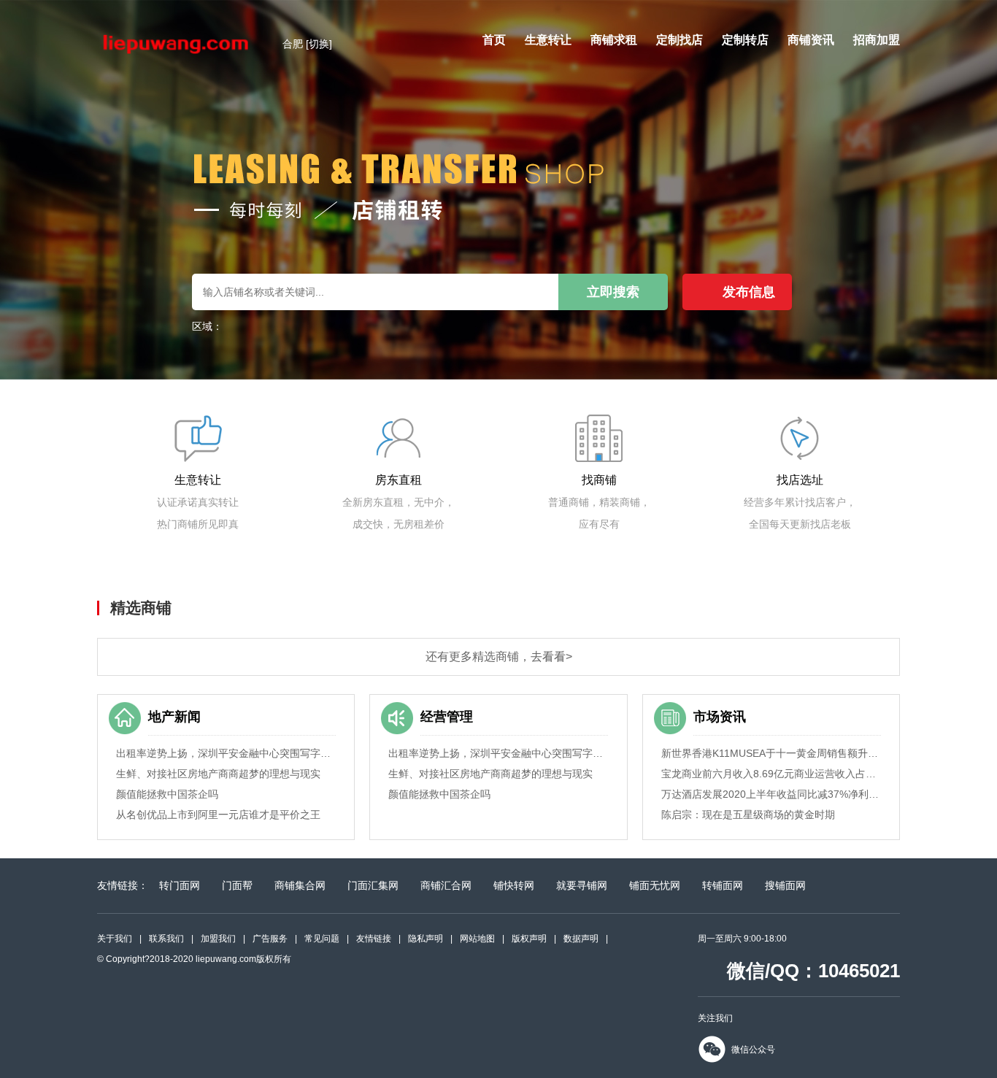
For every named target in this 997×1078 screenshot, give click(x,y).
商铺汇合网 (445, 885)
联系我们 (166, 938)
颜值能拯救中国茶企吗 (167, 794)
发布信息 (749, 292)
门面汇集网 (373, 885)
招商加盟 (876, 40)
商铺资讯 (811, 40)
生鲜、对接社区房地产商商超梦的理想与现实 (218, 773)
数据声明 (580, 938)
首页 (494, 40)
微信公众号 (753, 1049)
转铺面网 (722, 885)
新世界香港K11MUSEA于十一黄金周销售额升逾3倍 (771, 753)
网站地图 (477, 938)
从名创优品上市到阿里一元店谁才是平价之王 (218, 814)
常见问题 (321, 938)
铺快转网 (513, 885)
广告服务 (270, 938)
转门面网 (179, 885)
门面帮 (237, 885)
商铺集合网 (300, 885)
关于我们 (114, 938)
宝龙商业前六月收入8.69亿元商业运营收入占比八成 (771, 773)
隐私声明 (425, 938)
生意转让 (548, 40)
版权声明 (529, 938)
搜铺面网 (785, 885)
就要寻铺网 (581, 885)
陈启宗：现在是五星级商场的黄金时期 (748, 814)
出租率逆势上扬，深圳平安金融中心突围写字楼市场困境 (226, 753)
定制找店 (679, 40)
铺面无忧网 (654, 885)
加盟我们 (218, 938)
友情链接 (373, 938)
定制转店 (745, 40)
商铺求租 (613, 40)
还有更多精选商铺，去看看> (499, 656)
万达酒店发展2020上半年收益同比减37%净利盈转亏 (771, 794)
